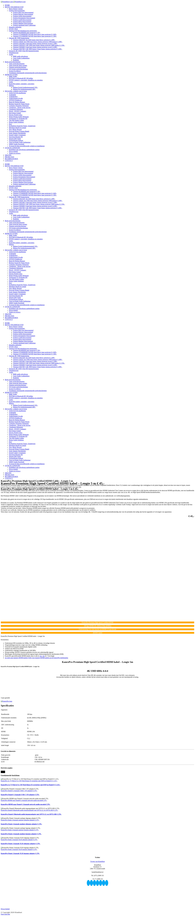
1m (41, 656)
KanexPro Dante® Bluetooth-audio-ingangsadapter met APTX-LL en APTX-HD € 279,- (29, 810)
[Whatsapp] (103, 883)
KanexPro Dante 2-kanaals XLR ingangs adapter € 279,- (19, 849)
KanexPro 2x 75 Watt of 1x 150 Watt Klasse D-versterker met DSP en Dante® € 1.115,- (29, 781)
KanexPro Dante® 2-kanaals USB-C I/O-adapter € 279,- (19, 791)
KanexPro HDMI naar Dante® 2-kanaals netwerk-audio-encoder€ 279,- (24, 800)
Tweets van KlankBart (97, 861)
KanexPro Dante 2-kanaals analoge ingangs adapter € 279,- (20, 830)
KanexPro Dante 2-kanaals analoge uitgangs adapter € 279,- (20, 820)
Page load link (5, 914)
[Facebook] (91, 883)
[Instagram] (94, 883)
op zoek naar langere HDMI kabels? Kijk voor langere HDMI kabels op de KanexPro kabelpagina (36, 658)
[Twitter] (97, 883)
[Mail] (106, 883)
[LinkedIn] (100, 883)
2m (43, 656)
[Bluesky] (88, 883)
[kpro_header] (6, 701)
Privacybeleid (5, 909)
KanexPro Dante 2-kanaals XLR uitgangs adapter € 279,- (19, 840)
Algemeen (4, 710)
